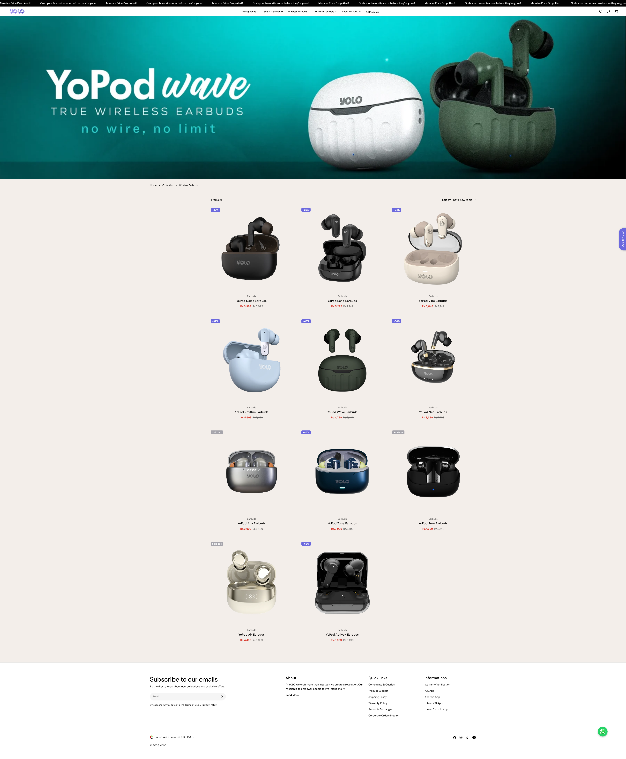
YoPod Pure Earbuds (433, 523)
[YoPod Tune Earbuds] (342, 471)
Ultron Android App (436, 709)
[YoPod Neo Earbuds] (433, 360)
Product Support (378, 690)
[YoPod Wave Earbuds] (342, 360)
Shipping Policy (377, 697)
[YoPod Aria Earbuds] (252, 471)
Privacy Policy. (209, 704)
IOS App (429, 690)
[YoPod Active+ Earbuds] (342, 583)
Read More (292, 695)
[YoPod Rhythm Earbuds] (252, 360)
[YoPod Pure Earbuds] (433, 471)
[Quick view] (290, 213)
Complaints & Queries (381, 684)
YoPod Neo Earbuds (433, 412)
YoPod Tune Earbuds (342, 523)
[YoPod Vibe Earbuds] (433, 249)
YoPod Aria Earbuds (251, 523)
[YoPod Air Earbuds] (252, 583)
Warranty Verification (437, 684)
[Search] (601, 11)
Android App (432, 697)
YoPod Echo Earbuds (342, 301)
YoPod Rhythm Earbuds (251, 412)
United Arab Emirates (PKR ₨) (173, 737)
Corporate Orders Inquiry (383, 715)
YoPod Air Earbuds (251, 635)
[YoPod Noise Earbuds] (252, 249)
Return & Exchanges (380, 709)
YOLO (163, 745)
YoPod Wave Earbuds (342, 412)
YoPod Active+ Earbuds (342, 635)
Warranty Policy (377, 703)
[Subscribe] (222, 696)
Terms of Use (192, 704)
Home (153, 185)
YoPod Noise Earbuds (252, 301)
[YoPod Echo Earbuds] (342, 249)
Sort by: (446, 200)
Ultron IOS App (433, 703)
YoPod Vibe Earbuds (433, 301)
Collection (167, 185)
